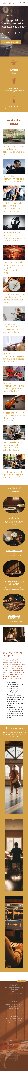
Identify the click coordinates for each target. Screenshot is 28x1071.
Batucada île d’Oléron (13, 1054)
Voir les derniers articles (11, 42)
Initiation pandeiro (12, 1055)
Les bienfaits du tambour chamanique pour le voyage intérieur (14, 236)
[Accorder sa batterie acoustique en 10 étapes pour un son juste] (14, 291)
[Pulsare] (4, 3)
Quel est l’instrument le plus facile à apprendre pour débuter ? (13, 387)
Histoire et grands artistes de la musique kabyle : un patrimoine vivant (13, 207)
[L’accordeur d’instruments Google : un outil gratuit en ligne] (14, 320)
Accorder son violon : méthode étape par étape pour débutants (14, 416)
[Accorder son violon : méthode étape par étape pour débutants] (14, 409)
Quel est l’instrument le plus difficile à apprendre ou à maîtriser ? (13, 357)
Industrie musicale (14, 616)
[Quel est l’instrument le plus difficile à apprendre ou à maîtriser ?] (14, 350)
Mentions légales (11, 1045)
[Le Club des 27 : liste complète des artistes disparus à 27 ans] (14, 143)
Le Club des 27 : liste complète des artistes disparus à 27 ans (14, 150)
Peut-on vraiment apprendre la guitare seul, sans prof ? (14, 475)
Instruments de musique (14, 583)
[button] (17, 3)
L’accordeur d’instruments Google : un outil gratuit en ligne (12, 328)
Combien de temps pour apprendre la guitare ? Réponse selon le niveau (13, 446)
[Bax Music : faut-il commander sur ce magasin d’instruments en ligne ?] (14, 258)
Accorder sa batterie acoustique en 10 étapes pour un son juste (14, 298)
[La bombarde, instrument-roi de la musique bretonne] (14, 172)
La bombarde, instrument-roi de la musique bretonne (13, 179)
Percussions (14, 550)
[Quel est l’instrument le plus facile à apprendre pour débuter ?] (14, 379)
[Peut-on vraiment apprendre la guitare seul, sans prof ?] (14, 468)
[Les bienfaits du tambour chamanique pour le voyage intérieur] (14, 229)
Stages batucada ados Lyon (13, 1052)
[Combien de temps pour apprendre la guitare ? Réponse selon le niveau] (14, 438)
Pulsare (11, 3)
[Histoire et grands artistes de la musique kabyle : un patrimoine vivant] (14, 199)
